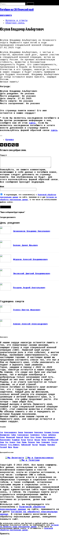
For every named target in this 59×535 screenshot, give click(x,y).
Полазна (31, 442)
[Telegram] (9, 144)
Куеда (23, 440)
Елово (2, 437)
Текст (3, 155)
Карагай (19, 437)
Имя (2, 187)
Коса (32, 437)
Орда (2, 442)
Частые (35, 445)
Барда (20, 432)
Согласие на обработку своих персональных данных (29, 526)
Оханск (12, 442)
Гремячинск (35, 435)
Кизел (26, 437)
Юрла (10, 447)
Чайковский (26, 445)
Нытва (43, 440)
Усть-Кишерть (14, 445)
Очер (18, 442)
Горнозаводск (23, 435)
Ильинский (10, 437)
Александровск (10, 432)
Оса (6, 442)
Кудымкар (16, 440)
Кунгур (30, 440)
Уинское (3, 445)
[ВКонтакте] (1, 144)
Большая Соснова (51, 432)
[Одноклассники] (5, 144)
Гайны (13, 435)
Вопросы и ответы (16, 20)
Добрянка (52, 435)
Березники (28, 432)
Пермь (24, 442)
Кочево (9, 140)
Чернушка (51, 445)
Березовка (38, 432)
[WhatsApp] (17, 144)
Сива (38, 442)
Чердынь (42, 445)
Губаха (44, 435)
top (1, 432)
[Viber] (13, 144)
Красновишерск (49, 437)
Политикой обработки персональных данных (22, 508)
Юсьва (15, 447)
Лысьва (37, 440)
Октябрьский (53, 440)
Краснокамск (5, 440)
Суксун (54, 442)
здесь (32, 123)
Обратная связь (15, 23)
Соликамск (45, 442)
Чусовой (3, 447)
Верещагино (5, 435)
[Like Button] (1, 135)
